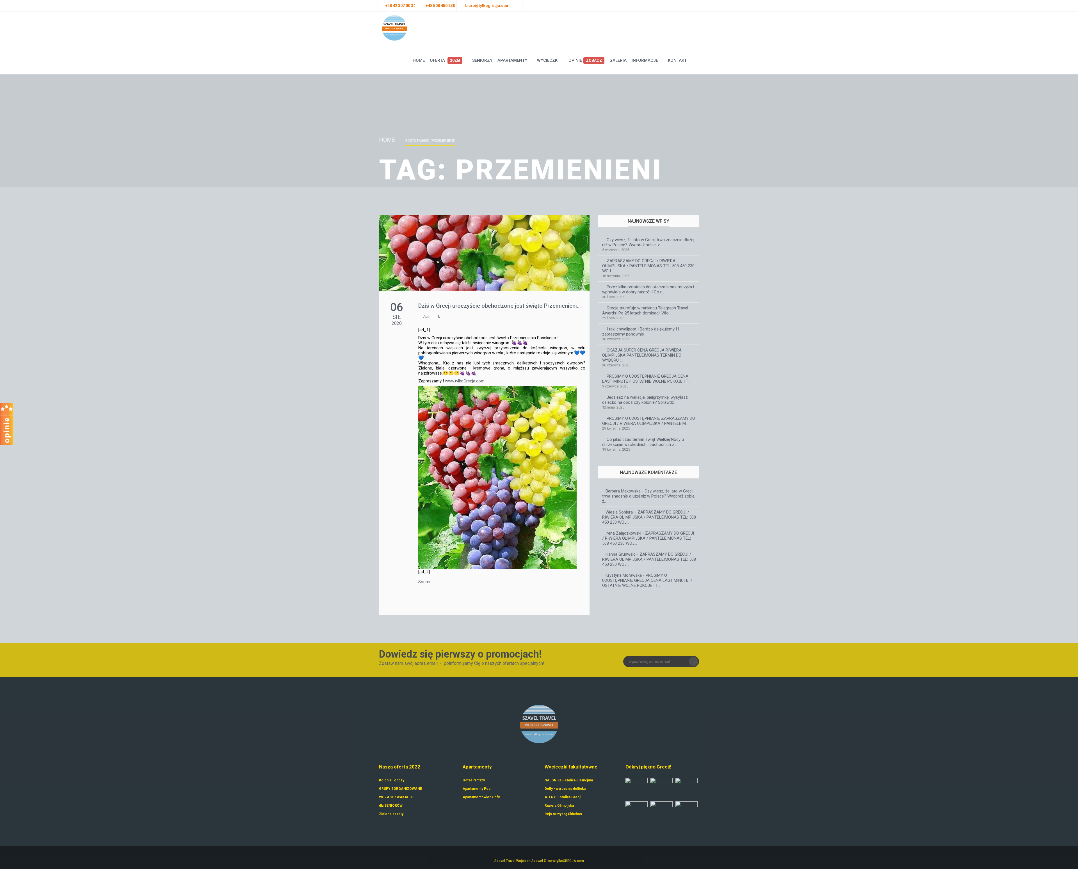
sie (396, 317)
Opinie (585, 60)
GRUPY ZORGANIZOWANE (400, 789)
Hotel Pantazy (474, 780)
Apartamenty (512, 60)
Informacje (645, 60)
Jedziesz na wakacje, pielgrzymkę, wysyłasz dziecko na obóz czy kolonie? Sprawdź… (645, 400)
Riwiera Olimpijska (559, 806)
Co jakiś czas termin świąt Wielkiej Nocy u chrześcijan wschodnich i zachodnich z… (643, 442)
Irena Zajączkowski (623, 533)
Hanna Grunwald (621, 554)
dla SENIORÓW (391, 806)
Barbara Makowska (623, 491)
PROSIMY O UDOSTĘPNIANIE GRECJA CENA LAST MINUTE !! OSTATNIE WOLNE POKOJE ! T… (646, 379)
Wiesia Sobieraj (620, 512)
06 (396, 307)
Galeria (618, 60)
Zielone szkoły (391, 814)
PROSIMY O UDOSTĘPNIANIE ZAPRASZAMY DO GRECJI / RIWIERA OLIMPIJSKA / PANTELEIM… (648, 421)
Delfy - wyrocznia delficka (565, 789)
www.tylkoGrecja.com (465, 381)
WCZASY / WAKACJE (396, 797)
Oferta (445, 60)
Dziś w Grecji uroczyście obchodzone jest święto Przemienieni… (499, 305)
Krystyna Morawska (624, 575)
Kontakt (677, 60)
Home (419, 60)
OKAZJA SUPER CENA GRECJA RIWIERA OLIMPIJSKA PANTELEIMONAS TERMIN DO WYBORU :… (642, 355)
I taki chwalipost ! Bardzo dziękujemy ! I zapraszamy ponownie (640, 332)
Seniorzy (482, 60)
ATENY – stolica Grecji (563, 797)
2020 (397, 323)
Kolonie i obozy (391, 780)
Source (424, 581)
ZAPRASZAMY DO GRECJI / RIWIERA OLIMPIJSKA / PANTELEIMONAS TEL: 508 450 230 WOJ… (648, 265)
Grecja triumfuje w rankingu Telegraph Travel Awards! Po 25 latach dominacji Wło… (645, 310)
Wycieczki (548, 60)
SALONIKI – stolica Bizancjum (569, 780)
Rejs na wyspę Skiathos (563, 814)
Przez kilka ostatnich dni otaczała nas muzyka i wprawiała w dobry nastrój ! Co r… (648, 289)
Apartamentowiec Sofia (481, 797)
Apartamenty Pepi (477, 789)
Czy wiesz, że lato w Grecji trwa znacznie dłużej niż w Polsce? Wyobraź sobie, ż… (648, 242)
